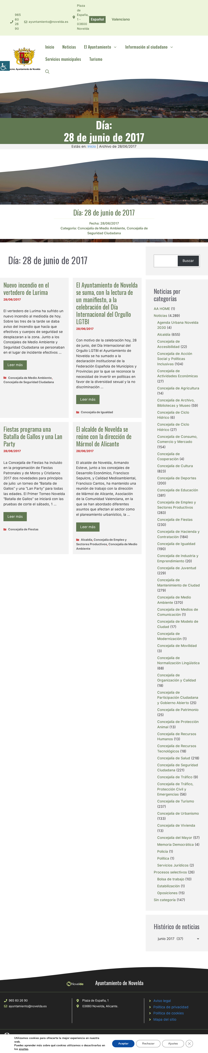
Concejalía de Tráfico (174, 777)
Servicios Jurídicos (172, 865)
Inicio (49, 47)
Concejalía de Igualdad (97, 412)
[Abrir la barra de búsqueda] (47, 71)
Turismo (95, 59)
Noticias (69, 47)
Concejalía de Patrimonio (177, 710)
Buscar (188, 261)
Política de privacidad (170, 1007)
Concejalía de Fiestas (23, 529)
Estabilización (168, 886)
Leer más (15, 365)
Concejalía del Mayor (174, 838)
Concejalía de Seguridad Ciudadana (28, 382)
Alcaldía (86, 539)
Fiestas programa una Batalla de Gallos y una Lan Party (32, 436)
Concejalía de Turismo (175, 801)
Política (163, 858)
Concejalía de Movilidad (177, 646)
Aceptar (123, 1043)
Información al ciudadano (146, 47)
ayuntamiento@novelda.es (48, 22)
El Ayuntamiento (97, 47)
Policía (162, 851)
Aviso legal (162, 1001)
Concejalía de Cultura (175, 466)
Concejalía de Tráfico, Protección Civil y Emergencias (175, 789)
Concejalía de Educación (177, 490)
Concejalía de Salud (173, 758)
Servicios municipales (63, 59)
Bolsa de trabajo (170, 879)
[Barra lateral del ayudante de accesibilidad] (5, 66)
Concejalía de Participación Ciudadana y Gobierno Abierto (177, 697)
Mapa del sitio (164, 1019)
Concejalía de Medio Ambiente (101, 228)
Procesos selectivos (170, 872)
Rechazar (148, 1043)
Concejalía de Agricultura (178, 388)
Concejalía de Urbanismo (178, 813)
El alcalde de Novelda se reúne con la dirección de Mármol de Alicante (103, 436)
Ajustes (173, 1043)
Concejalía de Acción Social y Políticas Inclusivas (174, 359)
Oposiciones (167, 893)
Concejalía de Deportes (176, 478)
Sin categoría (165, 900)
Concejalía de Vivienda (176, 825)
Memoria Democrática (175, 845)
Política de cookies (168, 1013)
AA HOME (162, 309)
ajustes (23, 1049)
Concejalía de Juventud (176, 568)
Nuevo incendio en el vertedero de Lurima (26, 288)
